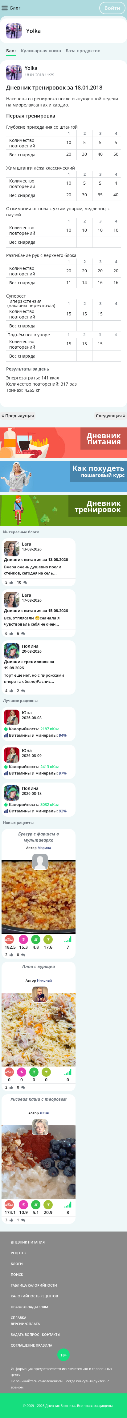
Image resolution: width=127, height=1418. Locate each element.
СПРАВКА (18, 1317)
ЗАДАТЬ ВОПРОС (25, 1334)
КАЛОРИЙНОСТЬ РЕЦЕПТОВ (34, 1296)
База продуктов (83, 51)
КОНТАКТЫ (51, 1334)
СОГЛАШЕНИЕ (23, 1345)
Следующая (109, 416)
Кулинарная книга (41, 51)
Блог (11, 51)
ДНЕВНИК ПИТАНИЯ (28, 1242)
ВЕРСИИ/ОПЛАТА (25, 1323)
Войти (112, 8)
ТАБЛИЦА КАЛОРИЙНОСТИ (34, 1285)
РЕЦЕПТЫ (19, 1253)
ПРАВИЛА (44, 1345)
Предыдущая (19, 416)
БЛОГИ (17, 1263)
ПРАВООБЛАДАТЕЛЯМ (29, 1306)
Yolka (33, 30)
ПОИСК (17, 1274)
